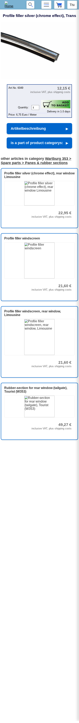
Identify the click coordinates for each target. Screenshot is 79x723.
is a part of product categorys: (37, 143)
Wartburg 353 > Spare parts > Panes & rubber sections (36, 161)
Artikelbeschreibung (28, 128)
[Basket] (59, 5)
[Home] (10, 4)
